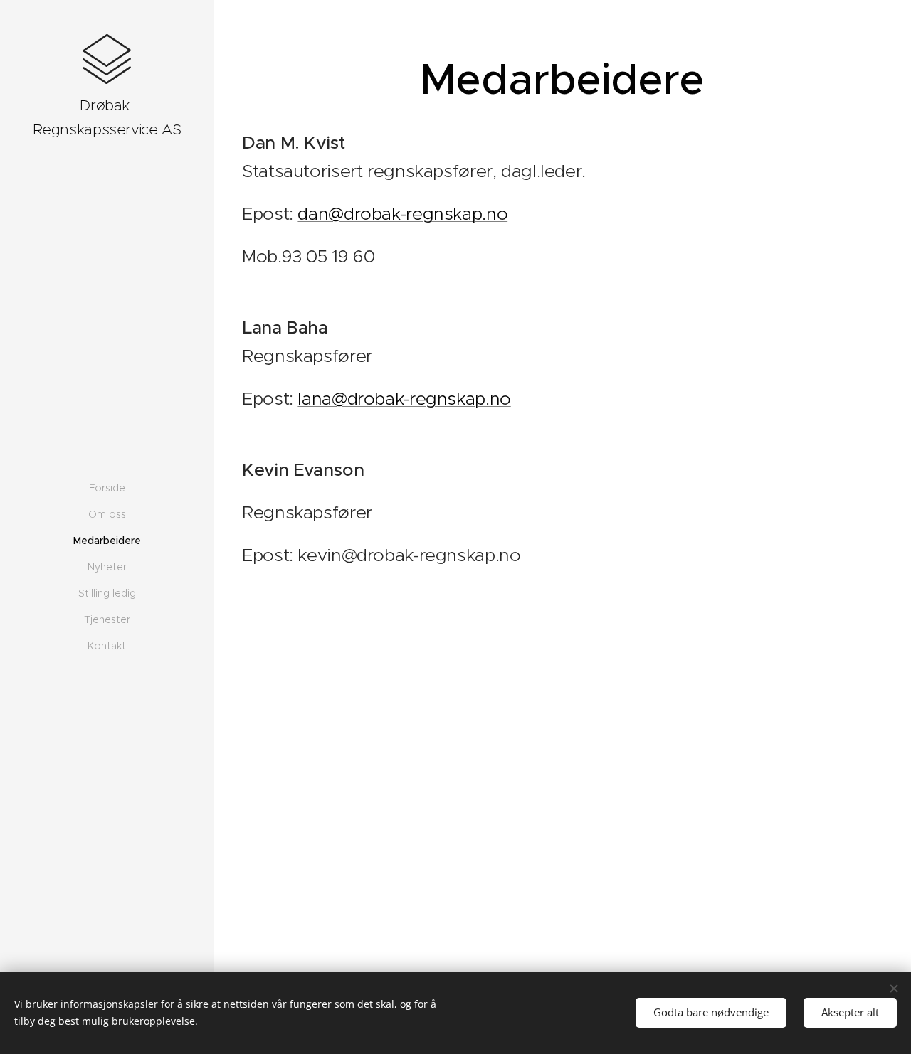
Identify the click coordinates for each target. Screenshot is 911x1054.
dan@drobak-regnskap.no (402, 214)
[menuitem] (106, 488)
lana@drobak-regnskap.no (403, 399)
